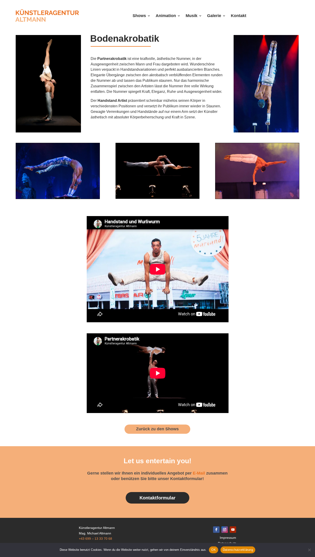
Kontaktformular (157, 497)
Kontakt (238, 15)
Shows (139, 15)
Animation (166, 15)
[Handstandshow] (266, 131)
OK (213, 549)
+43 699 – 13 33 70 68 (95, 538)
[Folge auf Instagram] (224, 529)
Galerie (214, 15)
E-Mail (199, 473)
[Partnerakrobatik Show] (48, 131)
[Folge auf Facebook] (216, 529)
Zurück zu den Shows (157, 429)
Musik (191, 15)
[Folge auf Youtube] (233, 529)
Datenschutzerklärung (238, 549)
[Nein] (309, 550)
